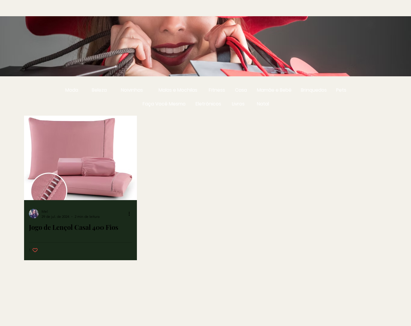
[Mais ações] (131, 213)
